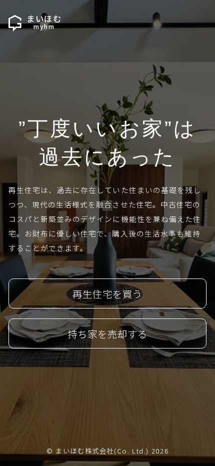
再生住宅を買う (107, 293)
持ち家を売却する (108, 333)
